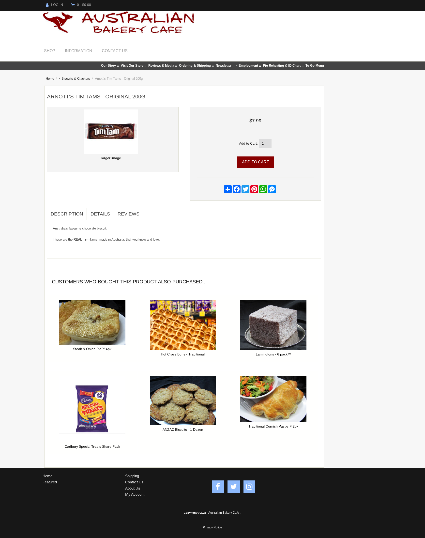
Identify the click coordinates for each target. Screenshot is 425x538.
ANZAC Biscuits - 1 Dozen (183, 429)
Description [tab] (67, 213)
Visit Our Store (132, 65)
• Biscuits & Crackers (74, 78)
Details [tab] (100, 213)
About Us (132, 488)
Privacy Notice (212, 527)
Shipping (132, 476)
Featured (50, 482)
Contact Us (115, 50)
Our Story (108, 65)
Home (50, 78)
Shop (49, 50)
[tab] (147, 211)
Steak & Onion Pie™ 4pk (92, 349)
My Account (134, 494)
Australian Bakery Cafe (223, 512)
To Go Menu (314, 65)
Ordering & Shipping (195, 65)
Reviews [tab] (128, 213)
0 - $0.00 (84, 5)
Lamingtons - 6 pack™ (273, 354)
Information (78, 50)
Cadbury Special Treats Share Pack (92, 446)
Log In (57, 5)
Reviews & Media (161, 65)
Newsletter (223, 65)
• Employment (247, 65)
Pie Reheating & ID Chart (282, 65)
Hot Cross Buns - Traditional (183, 354)
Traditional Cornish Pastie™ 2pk (273, 426)
